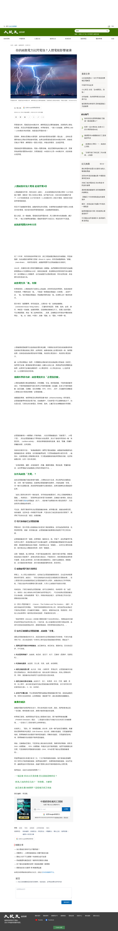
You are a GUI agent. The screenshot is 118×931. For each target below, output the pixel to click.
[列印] (34, 117)
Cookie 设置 (59, 927)
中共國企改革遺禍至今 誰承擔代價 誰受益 (93, 219)
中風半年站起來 (87, 85)
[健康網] (11, 32)
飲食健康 (26, 831)
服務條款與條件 (59, 817)
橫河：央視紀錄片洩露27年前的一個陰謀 (93, 205)
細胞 (20, 828)
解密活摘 (96, 34)
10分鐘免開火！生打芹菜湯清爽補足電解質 (93, 79)
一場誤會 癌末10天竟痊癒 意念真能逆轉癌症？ (36, 776)
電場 (25, 828)
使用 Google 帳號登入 (53, 814)
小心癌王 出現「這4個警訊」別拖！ (93, 91)
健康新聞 (21, 45)
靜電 (80, 34)
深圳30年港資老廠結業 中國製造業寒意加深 (94, 177)
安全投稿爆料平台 (48, 872)
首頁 (12, 45)
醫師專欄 (99, 38)
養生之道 (57, 831)
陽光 (25, 501)
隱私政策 (66, 817)
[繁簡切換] (42, 117)
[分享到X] (25, 117)
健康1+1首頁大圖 (28, 834)
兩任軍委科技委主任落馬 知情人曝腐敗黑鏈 (93, 170)
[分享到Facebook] (16, 117)
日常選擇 (90, 34)
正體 (109, 26)
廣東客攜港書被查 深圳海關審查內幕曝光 (93, 191)
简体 (113, 26)
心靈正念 (37, 38)
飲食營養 (7, 38)
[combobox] (91, 31)
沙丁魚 (84, 34)
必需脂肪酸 (40, 828)
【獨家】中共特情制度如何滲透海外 (93, 198)
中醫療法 (49, 831)
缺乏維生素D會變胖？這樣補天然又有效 (33, 788)
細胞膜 (32, 828)
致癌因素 (64, 831)
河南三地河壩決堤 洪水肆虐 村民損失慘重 (93, 184)
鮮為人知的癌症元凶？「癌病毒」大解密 (33, 782)
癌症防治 (41, 831)
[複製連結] (29, 117)
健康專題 (83, 38)
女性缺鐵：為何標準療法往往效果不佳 (93, 98)
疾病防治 (33, 831)
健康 (16, 45)
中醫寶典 (22, 38)
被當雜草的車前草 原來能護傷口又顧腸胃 (93, 105)
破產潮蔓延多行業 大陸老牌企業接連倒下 (93, 212)
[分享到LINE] (20, 117)
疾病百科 (68, 38)
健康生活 (53, 38)
